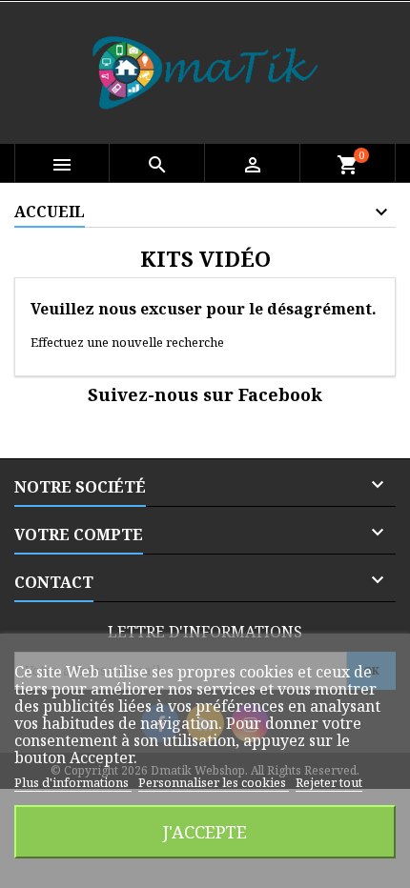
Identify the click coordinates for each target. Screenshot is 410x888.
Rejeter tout (329, 782)
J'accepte (205, 831)
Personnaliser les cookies (213, 782)
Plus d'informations (73, 782)
